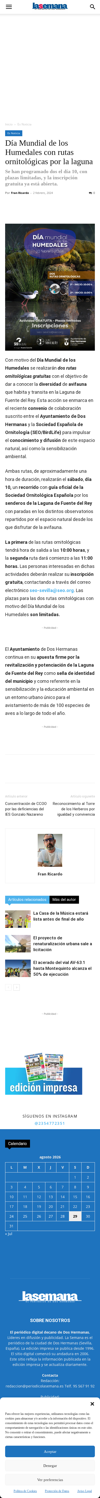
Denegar (50, 1466)
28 (63, 1216)
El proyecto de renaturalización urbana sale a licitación (62, 943)
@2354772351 (50, 1123)
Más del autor (64, 899)
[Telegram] (62, 211)
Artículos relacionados (27, 899)
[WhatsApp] (50, 211)
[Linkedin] (73, 211)
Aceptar (50, 1452)
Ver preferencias (50, 1480)
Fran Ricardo (20, 193)
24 (11, 1216)
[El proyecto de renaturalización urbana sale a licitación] (18, 944)
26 (39, 1216)
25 (25, 1216)
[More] (85, 211)
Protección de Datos (57, 1491)
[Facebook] (26, 211)
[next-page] (16, 987)
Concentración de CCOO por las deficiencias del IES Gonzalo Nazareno (26, 809)
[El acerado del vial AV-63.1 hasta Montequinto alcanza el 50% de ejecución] (18, 968)
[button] (92, 1403)
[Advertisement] (50, 66)
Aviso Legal (84, 1491)
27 (51, 1216)
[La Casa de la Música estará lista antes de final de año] (18, 919)
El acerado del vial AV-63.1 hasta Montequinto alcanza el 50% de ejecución (62, 968)
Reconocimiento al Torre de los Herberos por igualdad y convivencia (74, 809)
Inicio (9, 124)
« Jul (8, 1233)
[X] (38, 211)
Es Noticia (24, 124)
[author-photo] (50, 867)
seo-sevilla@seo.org (51, 590)
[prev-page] (8, 987)
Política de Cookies (25, 1491)
